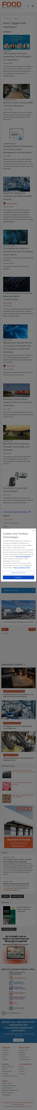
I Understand (18, 577)
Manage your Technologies (18, 572)
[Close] (34, 531)
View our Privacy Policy (21, 568)
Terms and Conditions (23, 556)
